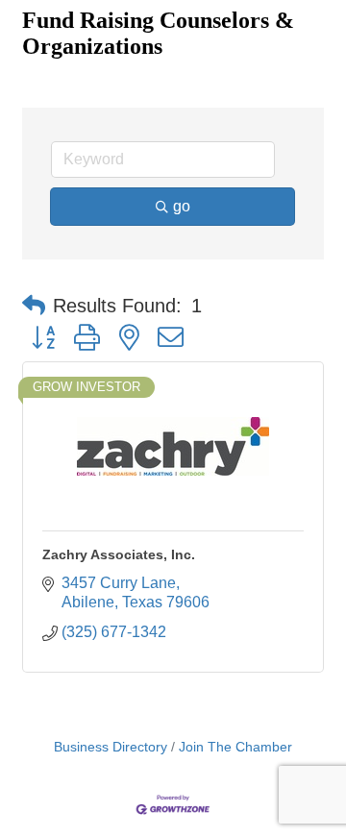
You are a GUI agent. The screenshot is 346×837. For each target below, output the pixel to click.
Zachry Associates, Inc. (118, 554)
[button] (33, 305)
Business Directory (110, 747)
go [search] (181, 206)
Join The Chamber (235, 747)
